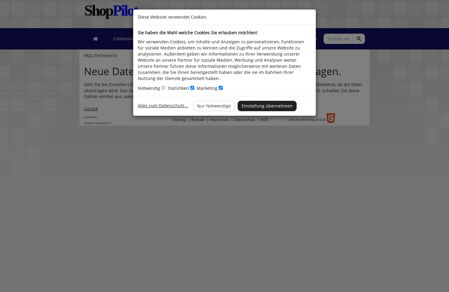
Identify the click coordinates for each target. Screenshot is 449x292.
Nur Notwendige (214, 106)
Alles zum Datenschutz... (163, 105)
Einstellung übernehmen (267, 106)
